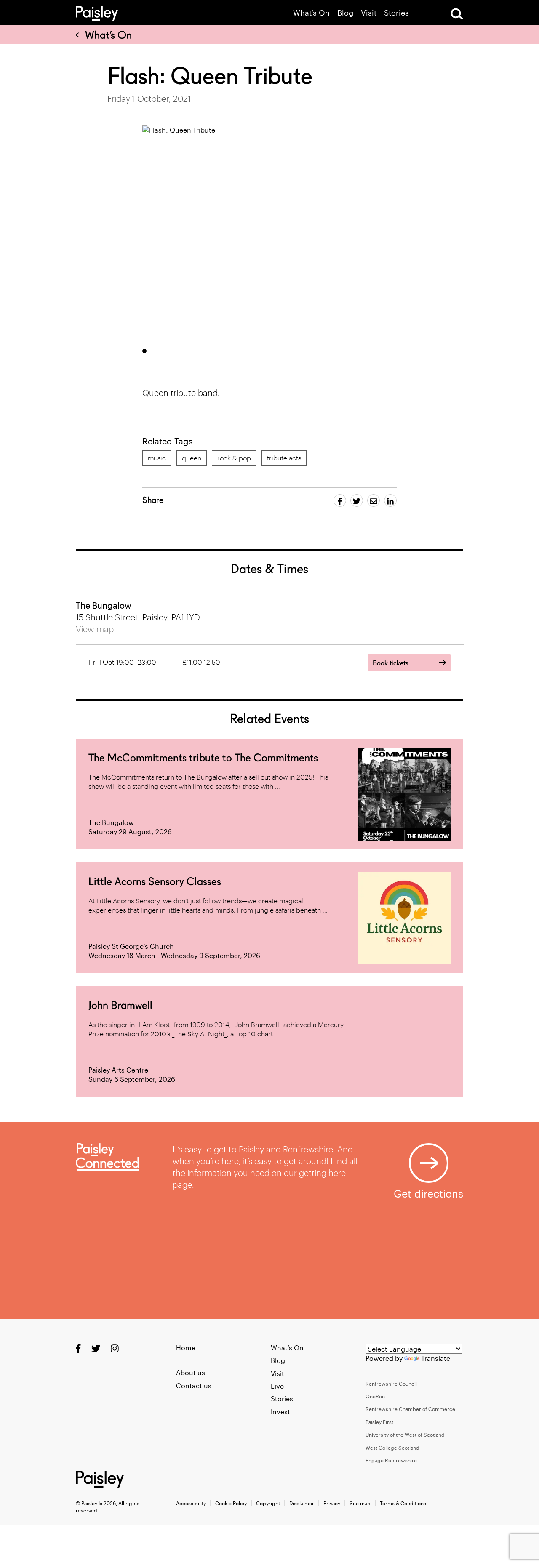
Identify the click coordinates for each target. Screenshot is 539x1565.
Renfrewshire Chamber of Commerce (410, 1409)
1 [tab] (144, 351)
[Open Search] (457, 14)
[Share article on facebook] (340, 500)
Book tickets (390, 663)
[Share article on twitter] (356, 500)
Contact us (193, 1385)
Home (185, 1348)
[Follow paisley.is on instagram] (115, 1348)
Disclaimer (301, 1503)
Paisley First (379, 1422)
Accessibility (191, 1503)
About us (190, 1372)
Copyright (268, 1503)
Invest (280, 1412)
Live (277, 1386)
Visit (368, 13)
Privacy (331, 1503)
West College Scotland (392, 1448)
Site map (360, 1503)
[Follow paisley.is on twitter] (95, 1348)
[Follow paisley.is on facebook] (78, 1348)
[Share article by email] (373, 500)
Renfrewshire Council (391, 1384)
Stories (396, 13)
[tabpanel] (303, 233)
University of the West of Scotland (405, 1434)
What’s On (311, 13)
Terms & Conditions (403, 1503)
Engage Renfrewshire (391, 1460)
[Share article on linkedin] (390, 500)
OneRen (375, 1396)
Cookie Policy (231, 1503)
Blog (345, 13)
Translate (435, 1358)
